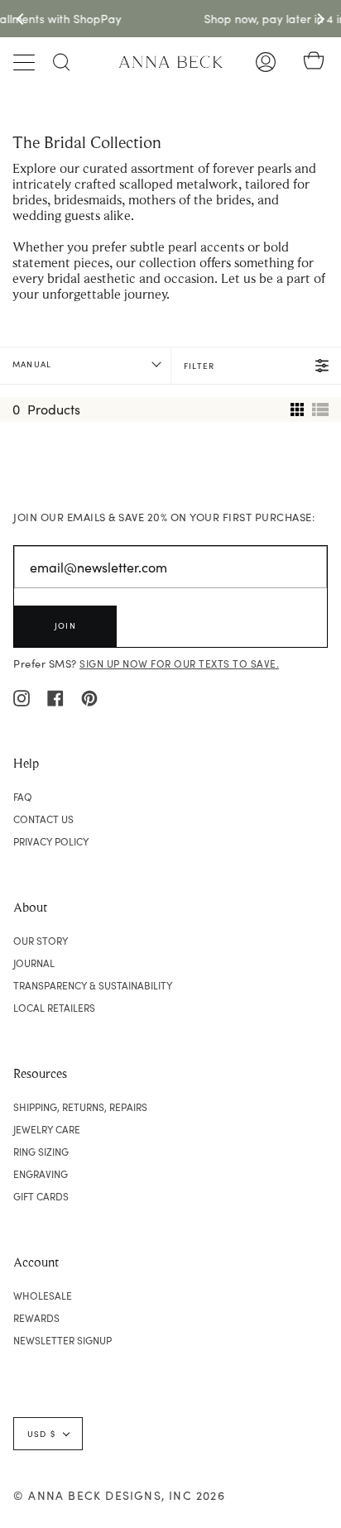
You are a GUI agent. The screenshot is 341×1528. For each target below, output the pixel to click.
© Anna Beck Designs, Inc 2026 (119, 1495)
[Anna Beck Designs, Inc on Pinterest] (89, 696)
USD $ (41, 1433)
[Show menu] (25, 62)
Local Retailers (54, 1007)
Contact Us (43, 819)
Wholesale (42, 1295)
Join (65, 625)
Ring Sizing (41, 1151)
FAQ (22, 796)
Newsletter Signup (62, 1340)
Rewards (36, 1317)
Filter (199, 365)
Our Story (40, 940)
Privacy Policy (51, 841)
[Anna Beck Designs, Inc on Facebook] (55, 696)
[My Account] (266, 62)
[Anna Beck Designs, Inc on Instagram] (21, 696)
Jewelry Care (46, 1129)
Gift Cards (41, 1196)
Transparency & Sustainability (92, 985)
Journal (34, 963)
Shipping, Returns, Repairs (80, 1107)
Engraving (40, 1174)
